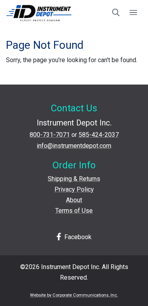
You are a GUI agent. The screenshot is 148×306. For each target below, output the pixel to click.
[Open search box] (116, 13)
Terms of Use (74, 210)
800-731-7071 (50, 134)
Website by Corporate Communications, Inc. (74, 295)
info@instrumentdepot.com (74, 145)
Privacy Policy (74, 189)
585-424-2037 (99, 134)
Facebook (77, 237)
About (74, 200)
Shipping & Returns (74, 178)
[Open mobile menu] (133, 13)
